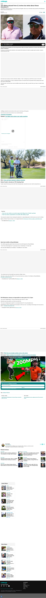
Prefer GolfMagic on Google (8, 44)
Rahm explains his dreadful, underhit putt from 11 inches (21, 355)
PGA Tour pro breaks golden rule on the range (16, 353)
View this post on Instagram (5, 133)
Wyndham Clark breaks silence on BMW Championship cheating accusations (9, 459)
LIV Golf (8, 499)
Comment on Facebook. (6, 114)
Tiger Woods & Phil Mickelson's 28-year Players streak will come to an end (11, 398)
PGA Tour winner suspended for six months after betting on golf (15, 214)
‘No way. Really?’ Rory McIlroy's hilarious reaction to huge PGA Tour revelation (30, 459)
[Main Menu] (44, 1)
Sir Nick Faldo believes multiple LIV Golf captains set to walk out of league (10, 575)
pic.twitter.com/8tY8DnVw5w (36, 218)
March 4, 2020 (20, 278)
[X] (7, 586)
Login (24, 587)
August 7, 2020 (12, 220)
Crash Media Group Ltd (6, 588)
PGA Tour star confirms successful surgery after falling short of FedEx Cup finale (19, 213)
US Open (4, 392)
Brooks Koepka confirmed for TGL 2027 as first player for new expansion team (10, 555)
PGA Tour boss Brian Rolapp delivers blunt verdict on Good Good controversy (9, 465)
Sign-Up (24, 588)
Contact (24, 584)
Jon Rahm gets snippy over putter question (16, 116)
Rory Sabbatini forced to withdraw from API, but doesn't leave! (33, 398)
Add (43, 44)
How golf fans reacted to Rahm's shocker (14, 180)
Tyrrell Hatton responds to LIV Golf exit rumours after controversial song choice (10, 549)
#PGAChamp (25, 218)
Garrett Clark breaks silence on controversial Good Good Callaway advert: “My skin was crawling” (10, 488)
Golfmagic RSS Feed (26, 585)
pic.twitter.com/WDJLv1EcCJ (6, 277)
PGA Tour (8, 392)
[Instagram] (4, 586)
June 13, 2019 (18, 307)
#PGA (30, 218)
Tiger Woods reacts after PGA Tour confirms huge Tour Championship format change (30, 465)
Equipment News (9, 512)
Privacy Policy (18, 388)
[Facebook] (2, 586)
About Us (24, 583)
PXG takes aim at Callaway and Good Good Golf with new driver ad (10, 514)
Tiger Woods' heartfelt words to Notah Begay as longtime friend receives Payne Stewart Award (31, 453)
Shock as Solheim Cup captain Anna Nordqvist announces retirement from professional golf (10, 569)
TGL (7, 553)
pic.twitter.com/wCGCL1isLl (9, 305)
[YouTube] (9, 586)
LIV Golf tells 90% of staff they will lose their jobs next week (10, 501)
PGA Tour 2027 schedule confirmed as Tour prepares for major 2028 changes (9, 453)
